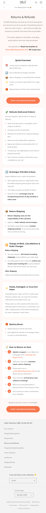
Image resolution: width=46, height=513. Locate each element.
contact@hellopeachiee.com (16, 50)
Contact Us (8, 457)
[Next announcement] (42, 7)
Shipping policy (34, 505)
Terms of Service (10, 453)
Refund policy (36, 502)
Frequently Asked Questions (14, 448)
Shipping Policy (9, 462)
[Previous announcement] (4, 7)
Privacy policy (13, 505)
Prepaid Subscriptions (12, 433)
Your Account (8, 429)
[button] (4, 2)
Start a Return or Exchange (23, 101)
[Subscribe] (34, 480)
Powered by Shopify (24, 502)
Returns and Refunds (11, 443)
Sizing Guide (8, 438)
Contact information (24, 508)
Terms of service (23, 505)
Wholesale (7, 467)
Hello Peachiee (15, 502)
